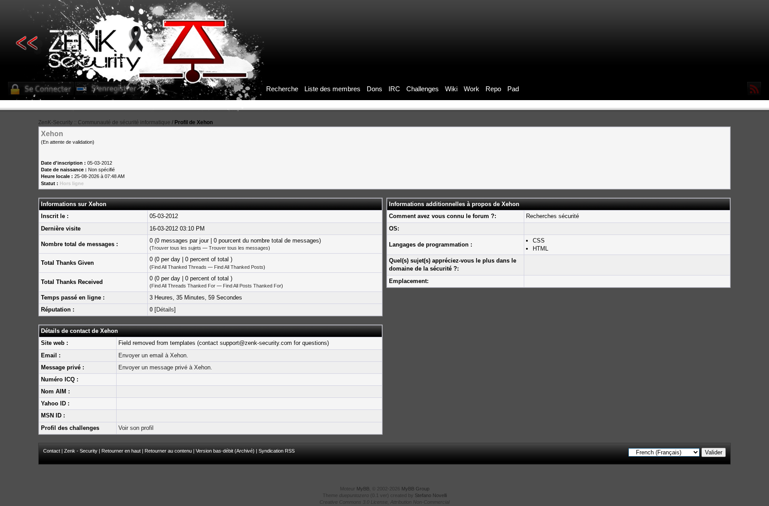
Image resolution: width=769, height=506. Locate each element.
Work (471, 89)
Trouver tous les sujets (176, 248)
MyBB (362, 488)
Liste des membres (332, 89)
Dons (374, 89)
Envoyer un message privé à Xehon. (165, 367)
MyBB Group (415, 488)
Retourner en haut (121, 450)
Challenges (422, 89)
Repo (493, 89)
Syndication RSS (277, 450)
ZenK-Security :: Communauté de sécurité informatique (104, 122)
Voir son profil (136, 428)
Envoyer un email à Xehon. (153, 355)
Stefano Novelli (431, 495)
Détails (165, 309)
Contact (51, 450)
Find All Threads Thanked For (183, 285)
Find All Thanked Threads (178, 267)
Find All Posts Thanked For (252, 285)
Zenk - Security (80, 450)
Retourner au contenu (168, 450)
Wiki (451, 89)
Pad (513, 89)
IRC (394, 89)
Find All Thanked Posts (238, 267)
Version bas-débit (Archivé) (225, 450)
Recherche (282, 89)
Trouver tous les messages (238, 248)
